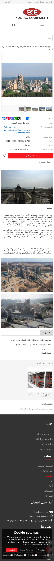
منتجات (49, 476)
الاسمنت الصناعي (39, 409)
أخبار (50, 486)
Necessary (43, 555)
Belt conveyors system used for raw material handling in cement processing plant (17, 130)
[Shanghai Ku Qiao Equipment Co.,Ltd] (32, 13)
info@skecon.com (41, 512)
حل (51, 481)
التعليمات (48, 491)
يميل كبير (49, 409)
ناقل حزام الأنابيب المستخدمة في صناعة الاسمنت (40, 395)
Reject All (41, 550)
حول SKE (48, 471)
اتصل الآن (30, 155)
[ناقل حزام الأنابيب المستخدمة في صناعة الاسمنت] (40, 379)
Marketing (7, 555)
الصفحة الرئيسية (45, 466)
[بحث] (13, 25)
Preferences (19, 555)
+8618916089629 (42, 516)
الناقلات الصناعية (25, 409)
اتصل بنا (49, 496)
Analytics (31, 555)
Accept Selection (26, 550)
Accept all (11, 550)
